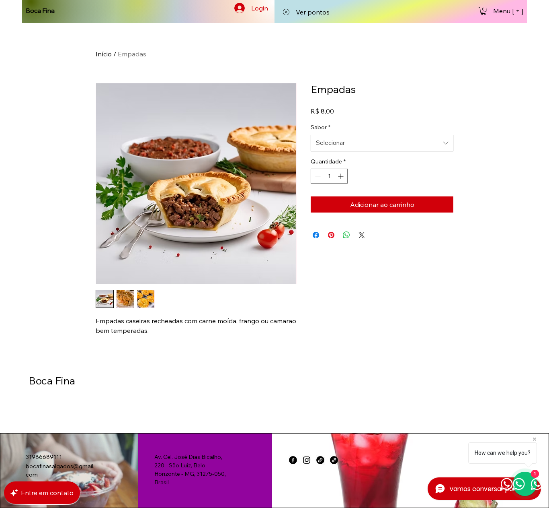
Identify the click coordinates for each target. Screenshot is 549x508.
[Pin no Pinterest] (331, 235)
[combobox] (382, 143)
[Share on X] (362, 235)
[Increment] (341, 176)
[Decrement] (317, 176)
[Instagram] (306, 460)
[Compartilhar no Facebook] (316, 235)
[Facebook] (293, 460)
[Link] (320, 460)
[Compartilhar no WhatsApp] (346, 235)
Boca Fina (52, 380)
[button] (483, 11)
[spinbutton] (329, 176)
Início (104, 54)
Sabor (320, 127)
